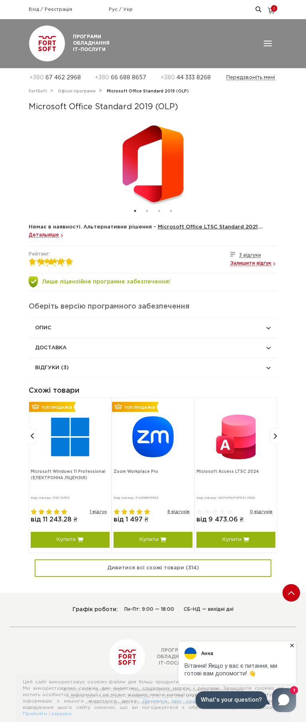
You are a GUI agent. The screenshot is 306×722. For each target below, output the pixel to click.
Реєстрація (58, 9)
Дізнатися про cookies (174, 701)
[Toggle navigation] (268, 43)
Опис (43, 328)
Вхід (35, 9)
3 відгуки (250, 255)
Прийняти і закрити (47, 714)
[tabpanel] (153, 165)
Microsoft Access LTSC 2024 (227, 472)
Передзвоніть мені (250, 77)
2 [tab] (147, 211)
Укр (128, 9)
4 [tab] (171, 211)
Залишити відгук (250, 263)
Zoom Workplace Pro (136, 472)
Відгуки (52, 368)
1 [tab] (135, 211)
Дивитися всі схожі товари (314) (153, 568)
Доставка (51, 348)
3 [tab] (159, 211)
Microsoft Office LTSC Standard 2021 (208, 227)
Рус (114, 9)
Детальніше (44, 235)
